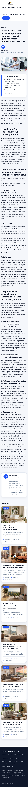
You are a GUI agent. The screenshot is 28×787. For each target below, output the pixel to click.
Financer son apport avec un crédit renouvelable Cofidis (13, 567)
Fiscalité (4, 14)
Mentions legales (6, 766)
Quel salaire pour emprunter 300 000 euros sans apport (13, 685)
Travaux (19, 7)
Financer (12, 11)
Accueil (4, 7)
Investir (19, 11)
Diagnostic (5, 11)
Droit (16, 14)
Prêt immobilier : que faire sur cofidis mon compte (12, 724)
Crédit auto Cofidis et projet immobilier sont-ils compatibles (10, 606)
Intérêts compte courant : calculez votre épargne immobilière (12, 646)
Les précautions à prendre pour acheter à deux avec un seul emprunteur (13, 91)
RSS (13, 766)
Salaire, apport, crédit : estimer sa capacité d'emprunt (10, 527)
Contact (5, 18)
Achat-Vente (11, 7)
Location (11, 14)
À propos (22, 14)
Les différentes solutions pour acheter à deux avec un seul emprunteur (13, 85)
